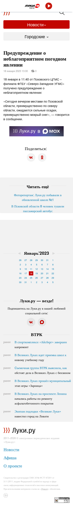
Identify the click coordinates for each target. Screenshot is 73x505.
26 (20, 260)
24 (25, 277)
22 (53, 273)
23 (20, 277)
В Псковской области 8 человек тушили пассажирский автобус (37, 208)
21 (47, 273)
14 (47, 268)
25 (31, 277)
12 (36, 268)
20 (42, 273)
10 (25, 268)
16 (20, 273)
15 (53, 268)
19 (36, 273)
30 (42, 260)
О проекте (13, 465)
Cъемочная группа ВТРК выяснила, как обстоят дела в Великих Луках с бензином (42, 370)
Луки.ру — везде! (36, 300)
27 (25, 260)
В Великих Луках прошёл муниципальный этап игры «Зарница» (43, 383)
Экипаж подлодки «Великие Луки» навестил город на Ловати (38, 413)
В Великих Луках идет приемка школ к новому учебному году (40, 357)
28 (31, 260)
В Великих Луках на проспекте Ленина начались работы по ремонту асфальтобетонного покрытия (41, 398)
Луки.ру (44, 488)
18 (31, 273)
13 (42, 268)
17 (25, 273)
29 (36, 260)
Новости (35, 24)
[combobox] (36, 36)
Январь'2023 (36, 253)
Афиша (10, 457)
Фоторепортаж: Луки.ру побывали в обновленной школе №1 (38, 197)
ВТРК (36, 334)
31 (47, 260)
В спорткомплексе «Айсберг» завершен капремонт (41, 344)
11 (31, 268)
